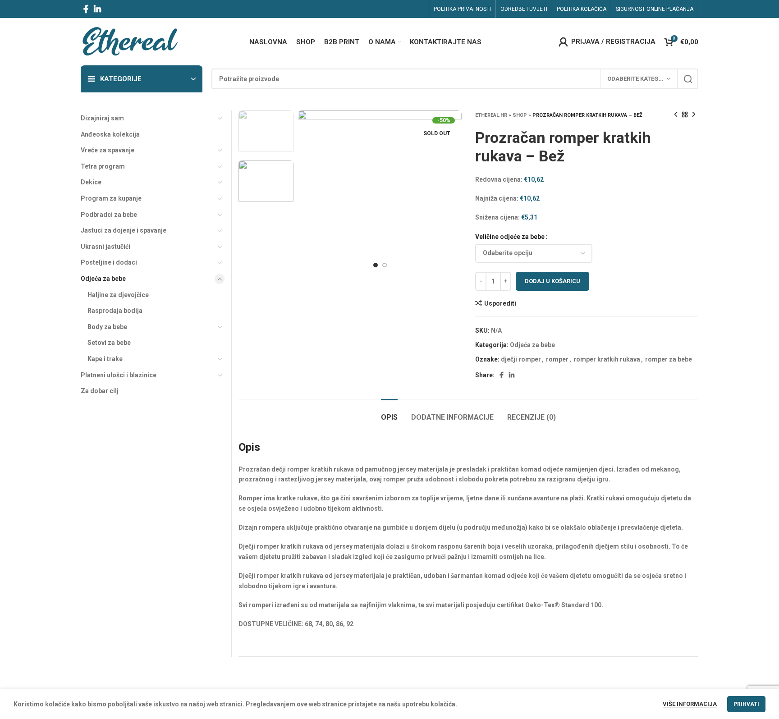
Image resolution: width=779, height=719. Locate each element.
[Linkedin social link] (97, 9)
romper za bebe (668, 359)
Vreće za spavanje (107, 150)
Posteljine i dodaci (109, 262)
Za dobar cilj (100, 390)
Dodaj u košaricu (552, 281)
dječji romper (521, 359)
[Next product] (693, 114)
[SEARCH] (688, 79)
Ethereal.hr (491, 115)
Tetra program (103, 166)
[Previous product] (675, 114)
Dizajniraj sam (102, 118)
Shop (520, 115)
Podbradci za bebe (109, 214)
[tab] (389, 412)
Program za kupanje (111, 198)
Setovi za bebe (109, 342)
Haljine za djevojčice (118, 294)
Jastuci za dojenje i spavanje (123, 230)
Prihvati (746, 704)
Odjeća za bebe (532, 344)
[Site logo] (130, 41)
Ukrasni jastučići (105, 246)
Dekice (91, 182)
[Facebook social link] (86, 9)
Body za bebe (107, 326)
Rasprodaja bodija (114, 310)
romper (557, 359)
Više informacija (690, 704)
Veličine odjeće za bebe (510, 236)
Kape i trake (105, 358)
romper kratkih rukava (606, 359)
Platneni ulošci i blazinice (118, 375)
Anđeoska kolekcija (110, 134)
